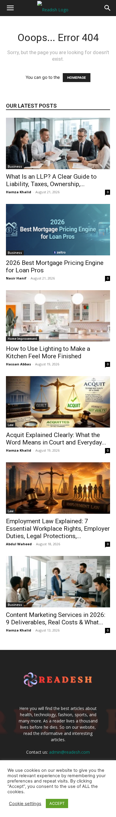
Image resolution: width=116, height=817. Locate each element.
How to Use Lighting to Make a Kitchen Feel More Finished (48, 352)
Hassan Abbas (18, 364)
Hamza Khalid (18, 192)
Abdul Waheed (19, 544)
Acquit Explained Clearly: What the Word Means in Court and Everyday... (56, 438)
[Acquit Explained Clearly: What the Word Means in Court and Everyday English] (58, 402)
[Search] (107, 8)
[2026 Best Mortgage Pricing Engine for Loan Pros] (58, 229)
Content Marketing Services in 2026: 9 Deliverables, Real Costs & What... (55, 618)
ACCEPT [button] (57, 803)
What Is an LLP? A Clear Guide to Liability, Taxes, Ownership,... (51, 180)
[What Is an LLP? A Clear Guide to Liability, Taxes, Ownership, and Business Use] (58, 143)
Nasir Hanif (16, 278)
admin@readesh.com (69, 752)
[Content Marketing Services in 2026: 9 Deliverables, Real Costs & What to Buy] (58, 581)
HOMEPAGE (76, 78)
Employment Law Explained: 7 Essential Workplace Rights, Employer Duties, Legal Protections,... (58, 529)
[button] (10, 8)
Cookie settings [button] (25, 803)
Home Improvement (22, 339)
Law (10, 425)
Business (15, 166)
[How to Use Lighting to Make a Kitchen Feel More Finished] (58, 316)
